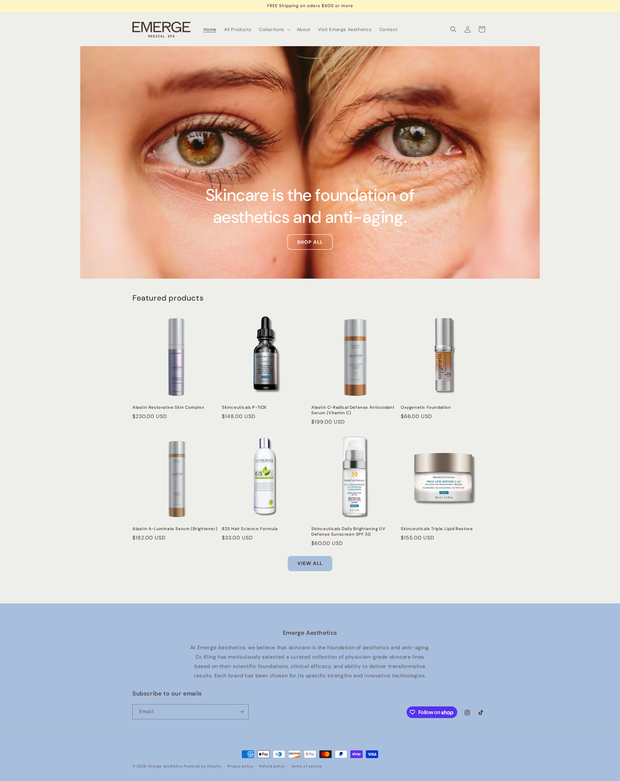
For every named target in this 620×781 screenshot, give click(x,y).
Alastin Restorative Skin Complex (168, 407)
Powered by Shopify (202, 766)
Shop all (310, 242)
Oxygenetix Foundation (426, 407)
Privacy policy (240, 766)
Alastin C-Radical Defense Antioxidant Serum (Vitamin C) (352, 410)
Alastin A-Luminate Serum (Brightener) (174, 528)
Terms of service (306, 766)
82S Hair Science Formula (249, 528)
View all (310, 563)
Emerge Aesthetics (165, 766)
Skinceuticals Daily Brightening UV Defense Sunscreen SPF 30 (348, 531)
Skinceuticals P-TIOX (244, 407)
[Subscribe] (241, 711)
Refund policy (272, 766)
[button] (274, 29)
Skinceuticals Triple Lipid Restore (437, 528)
